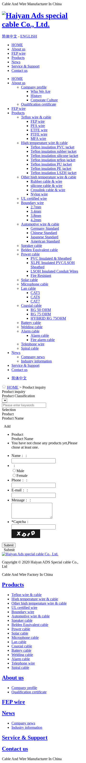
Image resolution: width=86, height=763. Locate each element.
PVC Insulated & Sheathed (51, 258)
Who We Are (40, 91)
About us (18, 49)
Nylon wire (39, 194)
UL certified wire (34, 198)
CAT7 (35, 301)
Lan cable (28, 288)
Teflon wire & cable (36, 117)
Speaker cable (31, 246)
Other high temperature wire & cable (48, 177)
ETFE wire (39, 130)
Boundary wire (32, 203)
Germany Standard (45, 228)
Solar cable (29, 280)
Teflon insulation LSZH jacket (53, 173)
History (36, 96)
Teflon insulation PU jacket (51, 164)
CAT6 (35, 297)
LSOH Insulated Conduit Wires (54, 271)
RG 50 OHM (41, 310)
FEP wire (18, 53)
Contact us (19, 70)
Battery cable (31, 323)
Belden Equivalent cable (39, 250)
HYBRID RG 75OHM (48, 318)
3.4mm (36, 211)
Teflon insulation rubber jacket (53, 151)
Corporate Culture (44, 100)
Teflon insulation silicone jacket (54, 156)
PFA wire (38, 126)
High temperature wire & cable (44, 143)
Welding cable (32, 327)
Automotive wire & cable (40, 224)
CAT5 (35, 293)
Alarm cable (30, 331)
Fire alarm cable (43, 340)
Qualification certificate (38, 104)
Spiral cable (30, 348)
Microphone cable (34, 284)
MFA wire (38, 139)
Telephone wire (32, 344)
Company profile (34, 87)
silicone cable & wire (46, 186)
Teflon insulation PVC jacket (52, 147)
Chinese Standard (44, 233)
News (15, 62)
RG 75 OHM (41, 314)
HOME (17, 45)
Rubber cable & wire (46, 181)
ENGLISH (28, 36)
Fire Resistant (41, 276)
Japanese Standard (44, 237)
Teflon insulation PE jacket (51, 168)
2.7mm (36, 207)
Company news (33, 357)
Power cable (30, 254)
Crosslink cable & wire (48, 190)
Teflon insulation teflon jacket (53, 160)
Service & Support (25, 66)
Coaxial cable (31, 305)
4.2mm (36, 220)
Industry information (36, 361)
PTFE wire (39, 134)
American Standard (45, 241)
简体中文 (9, 36)
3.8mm (36, 216)
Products (18, 58)
